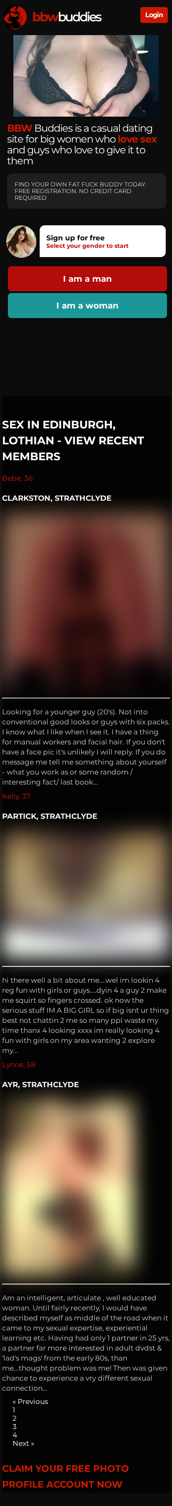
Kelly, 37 (16, 796)
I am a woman (87, 306)
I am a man (87, 279)
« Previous (30, 1401)
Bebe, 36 (17, 478)
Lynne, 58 (18, 1064)
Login (154, 15)
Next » (23, 1443)
